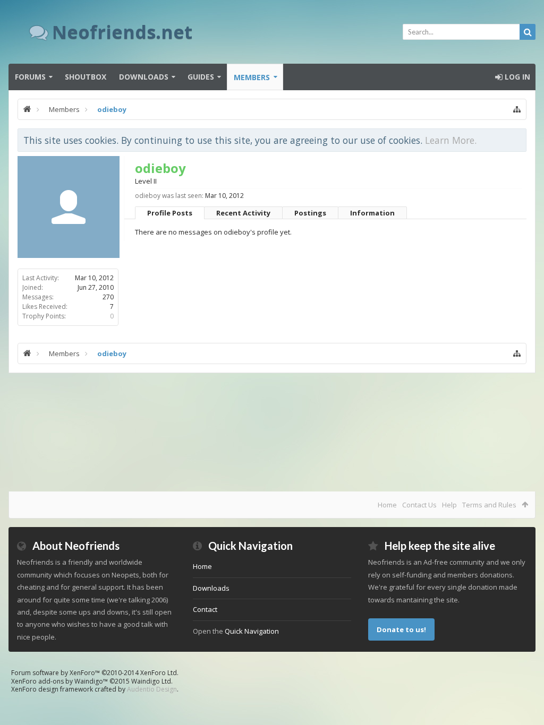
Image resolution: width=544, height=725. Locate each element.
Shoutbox (85, 77)
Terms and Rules (489, 505)
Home (387, 505)
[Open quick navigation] (517, 109)
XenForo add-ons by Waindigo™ (59, 681)
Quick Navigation (252, 631)
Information (372, 213)
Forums (30, 77)
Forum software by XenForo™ (94, 672)
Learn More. (451, 140)
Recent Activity (243, 213)
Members (252, 77)
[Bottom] (525, 705)
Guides (201, 77)
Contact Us (419, 505)
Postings (310, 213)
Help (449, 505)
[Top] (525, 682)
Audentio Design (152, 689)
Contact (205, 609)
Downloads (143, 77)
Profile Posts (169, 213)
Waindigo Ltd (151, 681)
